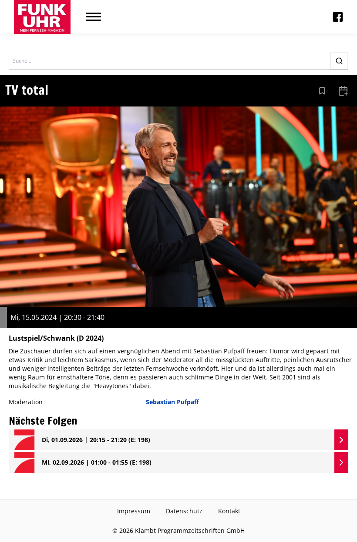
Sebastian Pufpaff (172, 402)
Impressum (133, 511)
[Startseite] (42, 17)
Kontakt (229, 511)
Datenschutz (184, 511)
